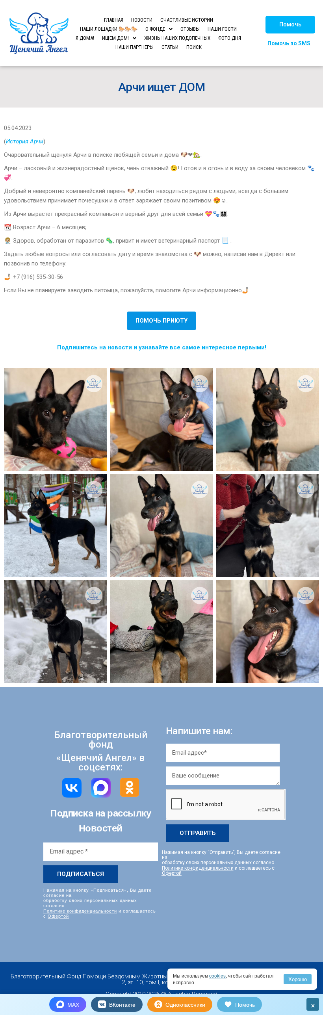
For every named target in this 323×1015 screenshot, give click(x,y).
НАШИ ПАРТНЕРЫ (134, 47)
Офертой (58, 916)
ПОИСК (194, 47)
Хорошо (297, 979)
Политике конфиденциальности (80, 910)
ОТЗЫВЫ (190, 29)
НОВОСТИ (141, 20)
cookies (217, 975)
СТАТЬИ (170, 47)
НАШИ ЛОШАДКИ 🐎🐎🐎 (108, 29)
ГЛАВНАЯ (113, 20)
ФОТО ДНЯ (229, 38)
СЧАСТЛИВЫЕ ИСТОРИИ (186, 20)
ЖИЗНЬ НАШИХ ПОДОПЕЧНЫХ (177, 38)
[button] (290, 24)
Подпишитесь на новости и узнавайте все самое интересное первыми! (161, 347)
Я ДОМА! (85, 38)
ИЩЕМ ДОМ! (115, 38)
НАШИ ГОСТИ (222, 29)
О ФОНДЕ (155, 29)
